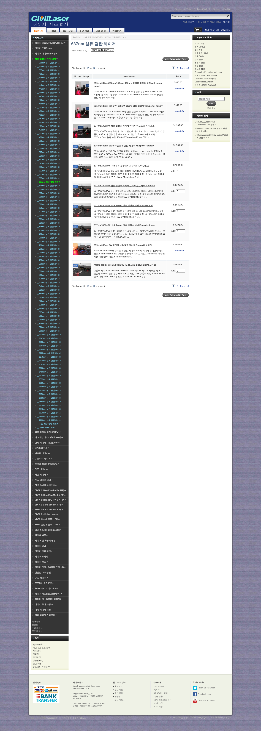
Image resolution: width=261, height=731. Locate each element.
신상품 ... (36, 625)
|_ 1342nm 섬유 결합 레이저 (48, 364)
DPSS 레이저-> (42, 448)
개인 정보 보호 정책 (41, 648)
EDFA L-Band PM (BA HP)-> (49, 509)
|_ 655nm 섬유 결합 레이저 (48, 193)
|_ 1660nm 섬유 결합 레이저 (48, 402)
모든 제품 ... (37, 631)
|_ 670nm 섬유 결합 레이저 (48, 208)
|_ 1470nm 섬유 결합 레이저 (48, 375)
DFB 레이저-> (41, 469)
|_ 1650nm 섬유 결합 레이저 (48, 394)
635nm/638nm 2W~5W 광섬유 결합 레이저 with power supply (124, 145)
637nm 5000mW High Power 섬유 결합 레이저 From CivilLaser (125, 225)
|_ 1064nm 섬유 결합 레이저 (48, 346)
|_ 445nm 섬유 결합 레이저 (48, 96)
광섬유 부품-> (41, 535)
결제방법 (198, 50)
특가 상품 (68, 31)
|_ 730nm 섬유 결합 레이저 (48, 230)
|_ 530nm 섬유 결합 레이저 (48, 156)
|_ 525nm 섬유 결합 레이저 (48, 152)
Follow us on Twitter (206, 688)
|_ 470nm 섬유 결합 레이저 (48, 130)
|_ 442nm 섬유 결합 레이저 (48, 89)
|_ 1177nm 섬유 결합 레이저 (48, 353)
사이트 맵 (37, 657)
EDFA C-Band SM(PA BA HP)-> (50, 490)
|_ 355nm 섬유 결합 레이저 (48, 63)
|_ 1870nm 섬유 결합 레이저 (48, 409)
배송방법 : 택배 (201, 53)
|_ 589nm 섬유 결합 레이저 (48, 167)
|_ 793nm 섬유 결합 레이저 (48, 260)
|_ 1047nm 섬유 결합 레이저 (48, 338)
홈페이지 (38, 31)
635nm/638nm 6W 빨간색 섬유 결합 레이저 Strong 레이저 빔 (123, 245)
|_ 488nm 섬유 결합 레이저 (48, 137)
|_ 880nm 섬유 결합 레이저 (48, 308)
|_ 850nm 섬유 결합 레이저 (48, 290)
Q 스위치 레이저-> (43, 458)
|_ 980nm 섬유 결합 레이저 (48, 331)
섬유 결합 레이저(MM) (93, 37)
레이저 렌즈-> (41, 562)
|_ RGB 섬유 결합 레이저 (47, 424)
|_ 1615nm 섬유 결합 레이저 (48, 390)
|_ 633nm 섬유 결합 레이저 (48, 174)
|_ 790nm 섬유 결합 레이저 (48, 253)
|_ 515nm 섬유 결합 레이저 (48, 145)
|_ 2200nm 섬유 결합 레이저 (48, 420)
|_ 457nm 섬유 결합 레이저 (48, 107)
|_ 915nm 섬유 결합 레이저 (48, 316)
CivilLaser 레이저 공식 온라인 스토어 (62, 718)
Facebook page (204, 694)
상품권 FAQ (38, 660)
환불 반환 (199, 66)
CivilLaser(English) (202, 9)
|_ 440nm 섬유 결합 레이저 (48, 85)
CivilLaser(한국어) (183, 9)
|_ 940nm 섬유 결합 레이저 (48, 320)
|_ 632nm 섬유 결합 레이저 (48, 171)
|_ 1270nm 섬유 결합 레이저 (48, 357)
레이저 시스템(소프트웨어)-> (48, 594)
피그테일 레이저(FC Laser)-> (49, 437)
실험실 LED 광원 (43, 572)
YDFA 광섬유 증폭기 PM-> (47, 524)
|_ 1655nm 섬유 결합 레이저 (48, 398)
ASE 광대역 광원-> (44, 480)
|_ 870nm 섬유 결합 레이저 (48, 301)
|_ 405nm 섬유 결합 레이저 (48, 74)
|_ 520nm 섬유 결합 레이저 (48, 148)
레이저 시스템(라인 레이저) (48, 599)
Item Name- (129, 76)
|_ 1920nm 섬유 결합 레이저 (48, 413)
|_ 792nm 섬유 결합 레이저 (48, 256)
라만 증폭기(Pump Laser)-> (48, 530)
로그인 (191, 22)
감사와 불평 (200, 69)
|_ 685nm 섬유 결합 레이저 (48, 215)
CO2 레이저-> (41, 578)
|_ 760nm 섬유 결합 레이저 (48, 238)
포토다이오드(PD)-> (44, 583)
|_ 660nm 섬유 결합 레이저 (48, 200)
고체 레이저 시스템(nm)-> (47, 442)
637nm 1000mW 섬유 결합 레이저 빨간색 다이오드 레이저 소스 (124, 126)
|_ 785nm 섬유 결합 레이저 (48, 249)
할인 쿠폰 (37, 664)
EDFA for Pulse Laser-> (46, 514)
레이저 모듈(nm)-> (44, 48)
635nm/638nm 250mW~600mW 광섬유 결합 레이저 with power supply (128, 106)
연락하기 (117, 31)
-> (46, 59)
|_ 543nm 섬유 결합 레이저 (48, 163)
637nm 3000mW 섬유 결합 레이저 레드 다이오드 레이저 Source (124, 185)
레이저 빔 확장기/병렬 (45, 540)
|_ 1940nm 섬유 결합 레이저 (48, 416)
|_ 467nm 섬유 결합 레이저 (48, 126)
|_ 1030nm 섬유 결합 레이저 (48, 334)
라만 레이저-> (41, 474)
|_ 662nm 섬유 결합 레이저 (48, 204)
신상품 (52, 31)
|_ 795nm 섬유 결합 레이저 (48, 264)
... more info (178, 88)
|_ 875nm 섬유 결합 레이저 (48, 305)
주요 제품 (84, 31)
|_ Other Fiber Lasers (46, 427)
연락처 (36, 654)
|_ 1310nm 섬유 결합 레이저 (48, 361)
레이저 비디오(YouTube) (205, 85)
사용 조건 (37, 651)
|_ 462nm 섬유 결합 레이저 (48, 119)
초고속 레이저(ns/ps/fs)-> (47, 464)
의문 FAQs (199, 56)
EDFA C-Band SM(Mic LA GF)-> (50, 495)
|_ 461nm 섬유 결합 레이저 (48, 115)
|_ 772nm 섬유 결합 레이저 (48, 241)
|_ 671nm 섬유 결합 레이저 (48, 212)
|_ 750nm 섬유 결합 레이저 (48, 234)
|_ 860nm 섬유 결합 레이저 (48, 294)
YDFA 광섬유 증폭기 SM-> (47, 519)
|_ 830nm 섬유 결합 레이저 (48, 282)
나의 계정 (101, 31)
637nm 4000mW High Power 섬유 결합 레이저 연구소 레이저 (123, 205)
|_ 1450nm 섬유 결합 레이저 (48, 372)
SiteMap (83, 718)
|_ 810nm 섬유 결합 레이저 (48, 271)
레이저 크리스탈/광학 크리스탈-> (50, 567)
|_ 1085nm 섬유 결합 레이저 (48, 349)
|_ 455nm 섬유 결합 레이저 (48, 104)
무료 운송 (199, 59)
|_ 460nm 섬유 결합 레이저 (48, 111)
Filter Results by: (80, 50)
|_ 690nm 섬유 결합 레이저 (48, 223)
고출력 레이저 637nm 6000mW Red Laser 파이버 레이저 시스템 (125, 265)
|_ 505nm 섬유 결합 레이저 (48, 141)
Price (178, 76)
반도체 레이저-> (42, 453)
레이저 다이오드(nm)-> (46, 53)
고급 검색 (211, 108)
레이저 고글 (40, 546)
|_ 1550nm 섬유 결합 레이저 (48, 383)
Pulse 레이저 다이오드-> (46, 588)
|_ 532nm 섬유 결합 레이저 (48, 160)
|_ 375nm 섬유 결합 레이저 (48, 66)
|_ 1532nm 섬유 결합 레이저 (48, 379)
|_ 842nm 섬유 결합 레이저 (48, 286)
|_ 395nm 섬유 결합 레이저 (48, 70)
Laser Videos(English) (204, 82)
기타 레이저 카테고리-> (46, 615)
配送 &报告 (37, 644)
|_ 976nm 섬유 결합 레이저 (48, 327)
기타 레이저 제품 (43, 609)
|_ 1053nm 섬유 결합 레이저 (48, 342)
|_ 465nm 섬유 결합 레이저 (48, 122)
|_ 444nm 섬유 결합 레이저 (48, 92)
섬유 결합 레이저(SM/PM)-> (48, 432)
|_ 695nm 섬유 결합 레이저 (48, 227)
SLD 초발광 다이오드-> (46, 485)
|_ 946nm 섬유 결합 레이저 (48, 323)
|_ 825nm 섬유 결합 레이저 (48, 279)
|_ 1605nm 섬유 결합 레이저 (48, 387)
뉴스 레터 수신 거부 (41, 667)
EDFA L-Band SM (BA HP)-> (49, 505)
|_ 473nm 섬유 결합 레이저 (48, 133)
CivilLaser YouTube (205, 700)
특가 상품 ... (37, 621)
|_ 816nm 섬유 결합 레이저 (48, 275)
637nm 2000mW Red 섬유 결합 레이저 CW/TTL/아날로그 (121, 166)
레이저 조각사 (41, 556)
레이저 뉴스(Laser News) (206, 75)
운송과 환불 (200, 63)
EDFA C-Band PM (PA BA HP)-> (50, 500)
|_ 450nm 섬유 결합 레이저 (48, 100)
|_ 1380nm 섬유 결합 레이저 (48, 368)
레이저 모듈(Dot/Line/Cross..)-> (50, 43)
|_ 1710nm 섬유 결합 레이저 (48, 405)
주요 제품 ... (37, 628)
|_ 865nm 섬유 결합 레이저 (48, 297)
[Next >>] (184, 68)
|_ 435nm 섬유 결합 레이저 (48, 78)
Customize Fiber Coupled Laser (208, 72)
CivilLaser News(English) (205, 78)
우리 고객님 (200, 47)
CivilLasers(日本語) (221, 9)
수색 (199, 92)
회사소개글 (199, 43)
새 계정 (226, 22)
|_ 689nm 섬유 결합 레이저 (48, 219)
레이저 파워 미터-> (44, 551)
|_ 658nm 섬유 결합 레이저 (48, 197)
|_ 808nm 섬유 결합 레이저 (48, 267)
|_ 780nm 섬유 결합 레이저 (48, 245)
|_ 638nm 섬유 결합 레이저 (48, 186)
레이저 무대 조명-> (44, 604)
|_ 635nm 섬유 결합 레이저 (48, 178)
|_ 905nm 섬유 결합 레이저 (48, 312)
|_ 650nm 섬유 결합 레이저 (48, 189)
